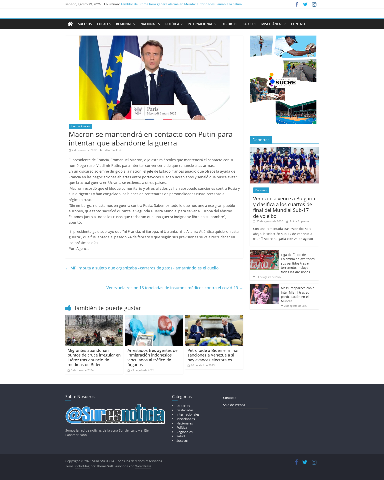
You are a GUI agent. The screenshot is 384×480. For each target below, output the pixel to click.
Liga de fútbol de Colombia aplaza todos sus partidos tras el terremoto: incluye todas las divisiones (298, 263)
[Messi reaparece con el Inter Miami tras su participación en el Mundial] (264, 286)
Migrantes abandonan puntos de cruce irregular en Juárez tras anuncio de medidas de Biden (94, 357)
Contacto (229, 398)
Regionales (125, 24)
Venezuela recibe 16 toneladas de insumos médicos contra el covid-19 (174, 287)
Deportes (229, 24)
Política (172, 24)
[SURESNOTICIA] (70, 23)
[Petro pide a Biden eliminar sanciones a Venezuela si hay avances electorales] (214, 318)
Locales (104, 24)
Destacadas (185, 410)
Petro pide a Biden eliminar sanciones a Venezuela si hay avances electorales (213, 355)
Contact (298, 24)
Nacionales (150, 24)
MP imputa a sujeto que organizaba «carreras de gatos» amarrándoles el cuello (142, 268)
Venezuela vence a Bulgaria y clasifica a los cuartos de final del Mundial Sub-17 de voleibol (284, 207)
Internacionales (202, 24)
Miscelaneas (185, 419)
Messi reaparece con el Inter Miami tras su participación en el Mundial (298, 294)
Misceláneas (271, 24)
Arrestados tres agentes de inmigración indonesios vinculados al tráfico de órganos (153, 357)
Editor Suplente (113, 150)
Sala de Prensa (234, 405)
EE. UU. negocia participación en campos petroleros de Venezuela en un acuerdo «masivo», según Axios (198, 4)
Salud (248, 24)
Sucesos (85, 24)
